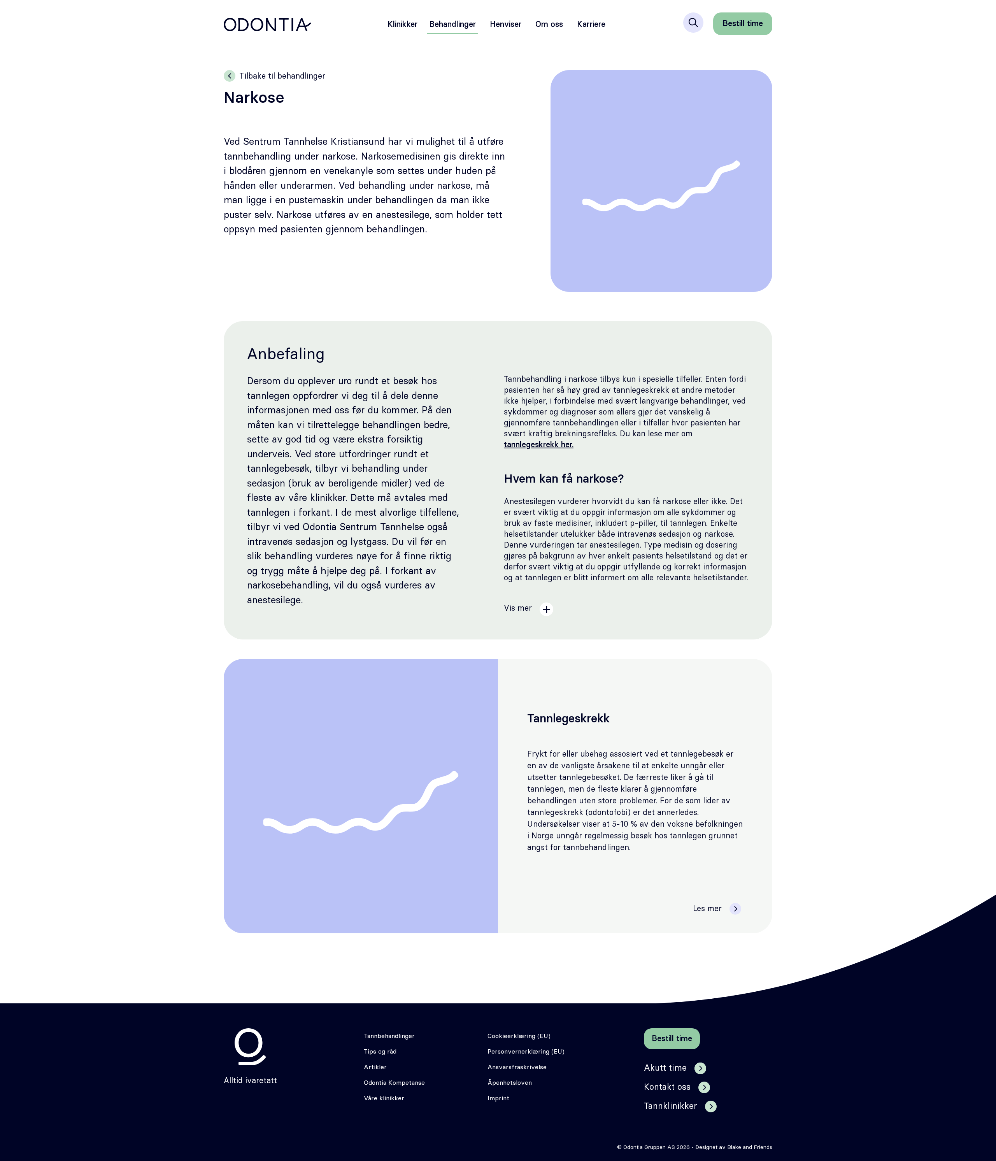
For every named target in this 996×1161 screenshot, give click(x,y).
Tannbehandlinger (389, 1036)
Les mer (707, 909)
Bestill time (742, 24)
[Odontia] (250, 1046)
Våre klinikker (384, 1098)
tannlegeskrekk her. (538, 445)
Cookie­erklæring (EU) (519, 1036)
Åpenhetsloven (509, 1083)
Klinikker (402, 24)
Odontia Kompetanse (394, 1083)
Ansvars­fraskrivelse (517, 1067)
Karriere (591, 24)
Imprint (498, 1098)
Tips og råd (380, 1052)
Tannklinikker (670, 1106)
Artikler (375, 1067)
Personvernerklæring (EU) (526, 1052)
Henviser (505, 24)
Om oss (549, 24)
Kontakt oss (667, 1087)
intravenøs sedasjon (290, 542)
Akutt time (665, 1068)
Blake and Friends (749, 1147)
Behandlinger (452, 24)
